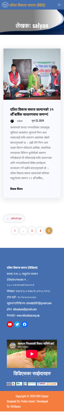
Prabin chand (28, 401)
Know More (16, 188)
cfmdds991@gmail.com (39, 303)
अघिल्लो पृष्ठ (14, 218)
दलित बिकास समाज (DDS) (27, 5)
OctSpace (15, 406)
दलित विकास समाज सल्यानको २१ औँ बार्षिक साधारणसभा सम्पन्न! (32, 111)
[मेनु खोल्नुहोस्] (59, 5)
